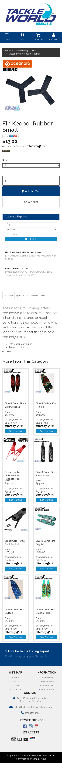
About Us (16, 681)
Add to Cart (32, 191)
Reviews (35, 295)
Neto (43, 759)
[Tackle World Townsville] (31, 14)
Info (43, 146)
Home (16, 677)
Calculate (32, 239)
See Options (15, 431)
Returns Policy (47, 681)
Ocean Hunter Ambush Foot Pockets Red (13, 475)
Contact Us (16, 689)
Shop (16, 685)
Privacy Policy (47, 677)
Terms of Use (47, 685)
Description (8, 295)
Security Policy (47, 689)
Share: (6, 136)
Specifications (22, 295)
